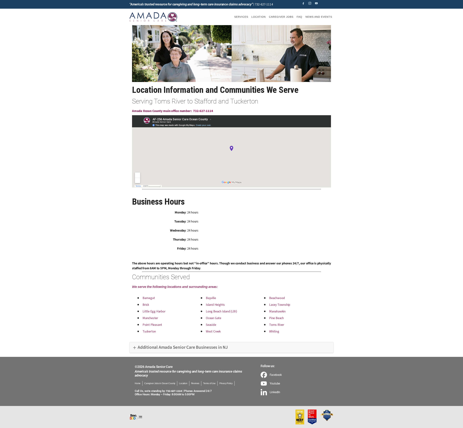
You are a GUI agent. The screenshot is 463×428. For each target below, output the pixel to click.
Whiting (274, 331)
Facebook (276, 375)
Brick (146, 304)
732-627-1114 (264, 4)
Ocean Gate (213, 318)
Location (183, 383)
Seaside (211, 325)
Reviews (195, 383)
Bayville (211, 298)
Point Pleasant (152, 325)
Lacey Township (279, 304)
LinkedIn (275, 392)
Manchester (150, 318)
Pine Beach (276, 318)
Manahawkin (277, 311)
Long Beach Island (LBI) (221, 311)
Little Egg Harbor (154, 311)
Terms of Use (209, 383)
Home (138, 383)
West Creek (213, 331)
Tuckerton (149, 331)
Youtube (275, 383)
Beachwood (277, 298)
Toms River (276, 325)
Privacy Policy (226, 383)
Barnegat (149, 298)
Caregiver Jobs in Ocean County (159, 383)
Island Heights (215, 304)
